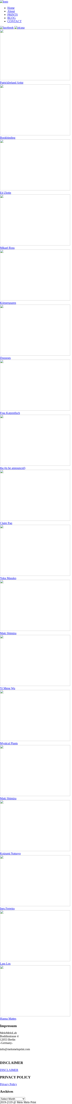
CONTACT (14, 21)
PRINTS (12, 14)
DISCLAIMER (9, 1070)
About (11, 11)
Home (11, 7)
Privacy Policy (8, 1084)
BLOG (11, 17)
